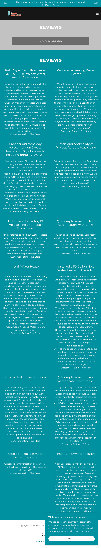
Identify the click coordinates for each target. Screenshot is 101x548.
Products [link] (39, 541)
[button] (97, 13)
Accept (71, 539)
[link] (14, 13)
